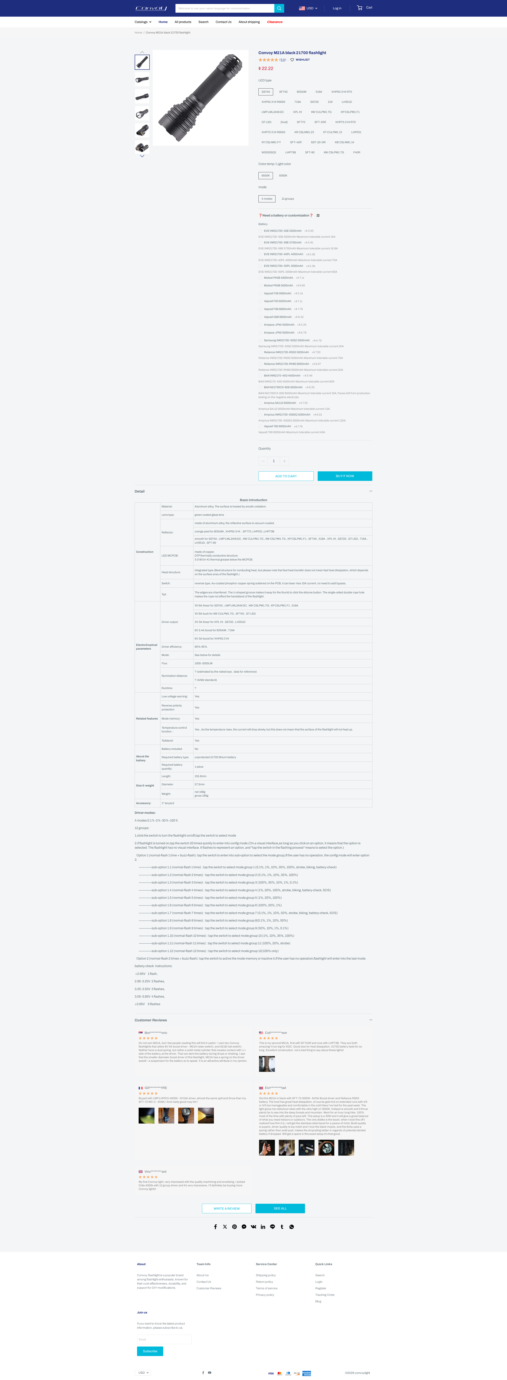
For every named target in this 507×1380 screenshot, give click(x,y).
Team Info (203, 1264)
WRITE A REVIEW (227, 1208)
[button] (142, 52)
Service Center (266, 1264)
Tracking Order (325, 1294)
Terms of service (266, 1288)
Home (163, 22)
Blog (318, 1301)
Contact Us (224, 22)
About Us (202, 1275)
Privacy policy (265, 1294)
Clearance (274, 22)
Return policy (264, 1281)
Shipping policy (266, 1275)
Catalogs (141, 22)
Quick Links (323, 1264)
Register (320, 1288)
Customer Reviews (208, 1288)
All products (183, 22)
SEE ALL (280, 1208)
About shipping (249, 22)
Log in (337, 8)
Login (318, 1281)
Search (203, 22)
